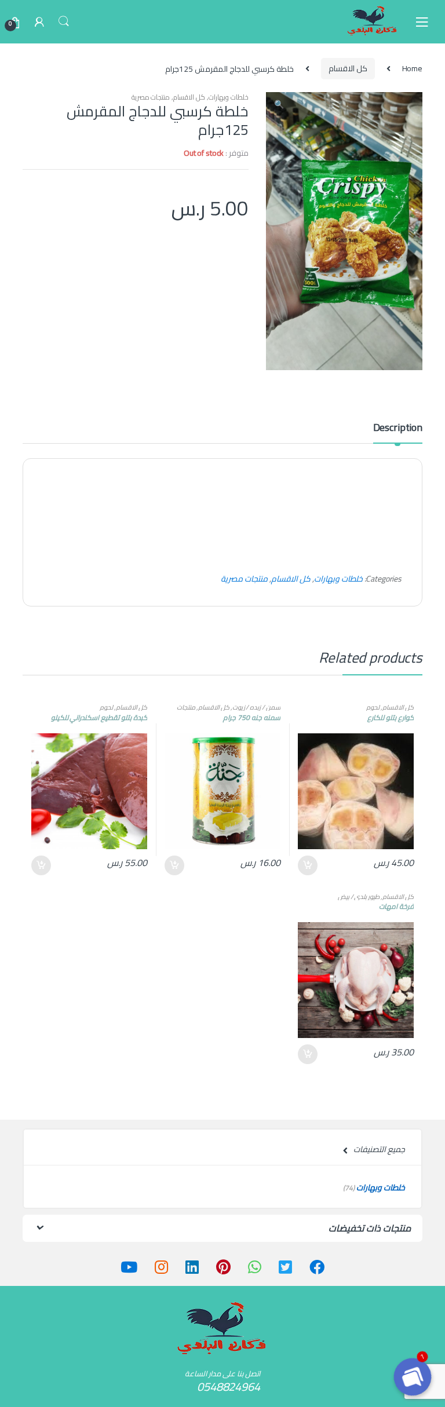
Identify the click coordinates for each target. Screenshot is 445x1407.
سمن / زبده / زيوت (256, 707)
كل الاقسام (348, 68)
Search (63, 21)
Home (412, 68)
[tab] (397, 432)
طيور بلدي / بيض (359, 896)
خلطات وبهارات (229, 97)
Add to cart (308, 865)
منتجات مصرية (151, 97)
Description (397, 429)
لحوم (373, 707)
